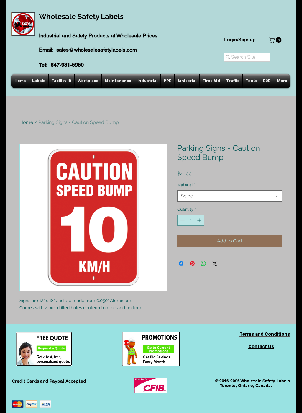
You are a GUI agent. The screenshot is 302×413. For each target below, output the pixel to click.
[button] (276, 40)
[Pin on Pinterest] (192, 263)
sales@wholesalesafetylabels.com (96, 50)
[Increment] (199, 220)
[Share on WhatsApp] (203, 263)
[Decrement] (182, 220)
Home (26, 122)
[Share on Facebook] (181, 263)
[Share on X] (214, 263)
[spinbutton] (191, 220)
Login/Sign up (240, 39)
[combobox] (229, 196)
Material (186, 185)
